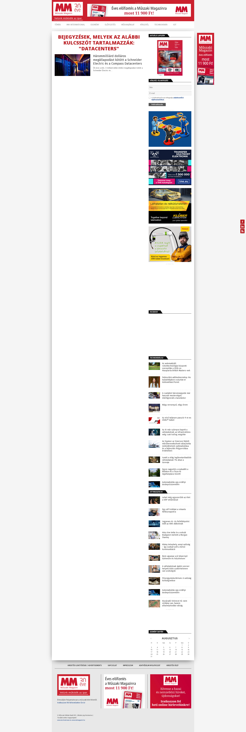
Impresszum (128, 665)
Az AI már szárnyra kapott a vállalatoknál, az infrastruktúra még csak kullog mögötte (176, 432)
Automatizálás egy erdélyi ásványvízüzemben (174, 483)
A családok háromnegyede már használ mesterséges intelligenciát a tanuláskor (176, 395)
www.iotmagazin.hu (78, 720)
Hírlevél (144, 24)
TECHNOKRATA (160, 24)
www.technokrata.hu (64, 720)
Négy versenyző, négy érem (175, 405)
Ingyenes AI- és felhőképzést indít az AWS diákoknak (175, 522)
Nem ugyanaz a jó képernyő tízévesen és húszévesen (174, 557)
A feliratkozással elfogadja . (167, 99)
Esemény (95, 24)
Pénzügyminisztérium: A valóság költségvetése (176, 579)
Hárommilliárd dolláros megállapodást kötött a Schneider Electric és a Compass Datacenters (117, 59)
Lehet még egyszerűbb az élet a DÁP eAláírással (176, 498)
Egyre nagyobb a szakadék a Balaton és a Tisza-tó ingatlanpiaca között (175, 471)
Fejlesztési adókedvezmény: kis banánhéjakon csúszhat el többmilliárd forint (176, 379)
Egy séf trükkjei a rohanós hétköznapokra (174, 510)
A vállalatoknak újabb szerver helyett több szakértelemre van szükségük (175, 568)
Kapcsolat (112, 665)
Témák (58, 24)
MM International (75, 24)
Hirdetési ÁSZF (172, 665)
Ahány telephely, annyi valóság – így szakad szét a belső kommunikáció (176, 547)
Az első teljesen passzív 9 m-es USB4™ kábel (176, 419)
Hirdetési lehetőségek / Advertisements (85, 665)
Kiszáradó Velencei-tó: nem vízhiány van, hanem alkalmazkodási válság (174, 603)
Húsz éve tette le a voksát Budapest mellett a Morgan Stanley (174, 535)
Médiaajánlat (127, 24)
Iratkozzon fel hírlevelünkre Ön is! (71, 703)
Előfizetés (110, 24)
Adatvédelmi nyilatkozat (149, 665)
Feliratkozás (157, 104)
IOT (174, 24)
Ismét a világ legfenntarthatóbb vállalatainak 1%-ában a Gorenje (176, 460)
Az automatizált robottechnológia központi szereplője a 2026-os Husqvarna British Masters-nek (176, 367)
